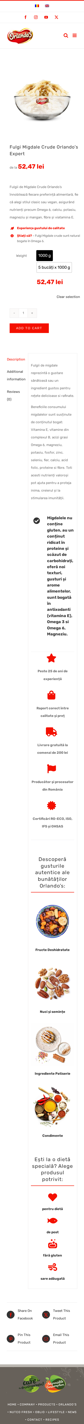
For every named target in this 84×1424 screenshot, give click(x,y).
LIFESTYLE (56, 1412)
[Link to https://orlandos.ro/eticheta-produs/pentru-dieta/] (52, 1197)
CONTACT (34, 1419)
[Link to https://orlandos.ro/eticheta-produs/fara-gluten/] (52, 1243)
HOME (12, 1404)
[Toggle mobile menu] (75, 35)
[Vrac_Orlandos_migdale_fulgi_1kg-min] (42, 97)
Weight (21, 256)
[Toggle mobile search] (66, 35)
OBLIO (40, 1412)
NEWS (72, 1412)
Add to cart (29, 328)
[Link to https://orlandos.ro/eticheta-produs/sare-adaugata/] (52, 1267)
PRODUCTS (46, 1404)
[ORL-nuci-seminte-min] (52, 963)
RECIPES (52, 1419)
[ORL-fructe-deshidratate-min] (52, 901)
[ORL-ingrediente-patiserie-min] (52, 1025)
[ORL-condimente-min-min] (52, 1087)
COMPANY (27, 1404)
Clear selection (68, 297)
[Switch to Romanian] (37, 6)
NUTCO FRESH (21, 1412)
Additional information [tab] (16, 375)
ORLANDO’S (67, 1404)
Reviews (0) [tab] (13, 395)
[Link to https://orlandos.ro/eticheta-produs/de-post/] (52, 1220)
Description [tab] (16, 359)
